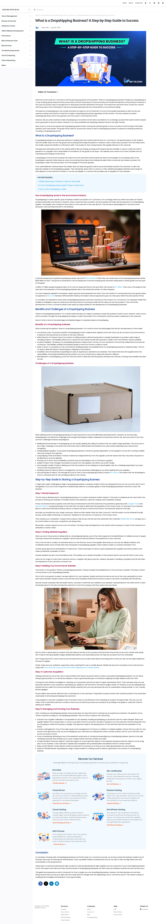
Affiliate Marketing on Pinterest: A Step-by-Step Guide (59, 181)
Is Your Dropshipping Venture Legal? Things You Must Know (61, 185)
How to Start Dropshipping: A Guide (52, 189)
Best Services (7, 46)
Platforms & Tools (8, 26)
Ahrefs (131, 519)
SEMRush (123, 519)
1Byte (37, 15)
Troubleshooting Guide (10, 50)
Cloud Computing (8, 55)
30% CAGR (51, 296)
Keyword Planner (41, 506)
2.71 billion (118, 287)
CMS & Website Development (13, 31)
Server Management (9, 16)
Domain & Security (9, 21)
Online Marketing (8, 60)
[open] (29, 10)
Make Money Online (61, 15)
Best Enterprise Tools (10, 41)
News (4, 65)
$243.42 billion (90, 278)
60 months (114, 472)
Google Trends (133, 504)
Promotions (6, 36)
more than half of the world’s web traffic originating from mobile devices (71, 667)
